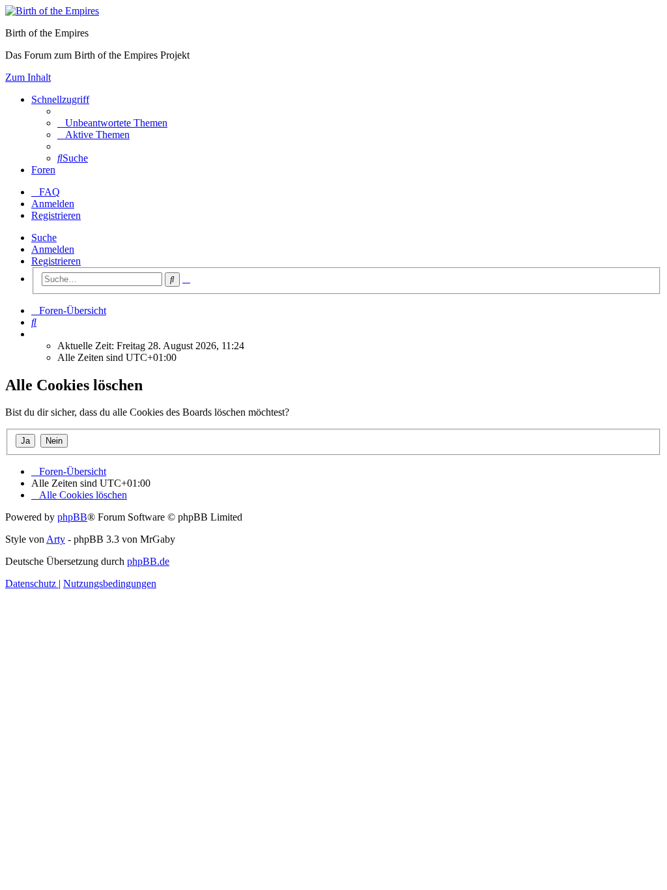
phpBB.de (148, 561)
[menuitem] (112, 122)
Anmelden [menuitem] (52, 203)
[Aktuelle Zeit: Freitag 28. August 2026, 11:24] (35, 333)
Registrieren (56, 260)
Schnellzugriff (60, 99)
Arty (55, 539)
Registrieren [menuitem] (56, 215)
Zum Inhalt (28, 77)
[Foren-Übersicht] (52, 10)
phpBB (72, 517)
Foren (43, 169)
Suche (44, 237)
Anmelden (52, 249)
